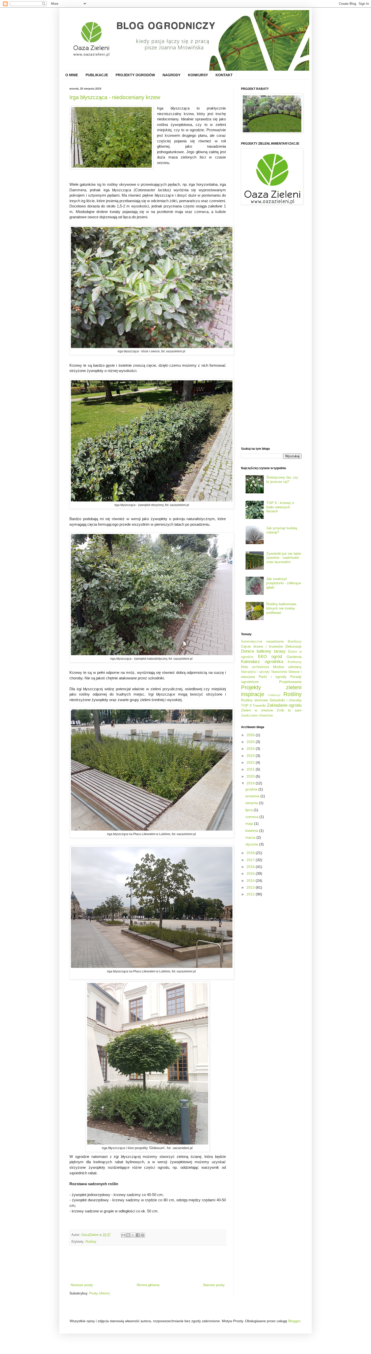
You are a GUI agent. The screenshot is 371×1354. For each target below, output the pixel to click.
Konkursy (295, 662)
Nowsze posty (82, 1285)
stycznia (252, 844)
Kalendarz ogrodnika (262, 661)
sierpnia (252, 803)
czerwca (252, 817)
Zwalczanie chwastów (257, 715)
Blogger (294, 1321)
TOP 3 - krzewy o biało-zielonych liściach (280, 507)
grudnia (251, 789)
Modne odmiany (287, 667)
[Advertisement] (161, 1264)
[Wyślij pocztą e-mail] (123, 1235)
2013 (251, 887)
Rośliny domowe (254, 700)
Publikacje (274, 695)
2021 (251, 769)
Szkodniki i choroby (286, 700)
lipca (249, 810)
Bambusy (295, 641)
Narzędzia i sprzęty (255, 672)
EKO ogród (270, 656)
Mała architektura (255, 667)
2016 (251, 867)
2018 (251, 853)
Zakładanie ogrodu (284, 705)
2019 (251, 783)
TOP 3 (246, 705)
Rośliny (91, 1241)
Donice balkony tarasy (263, 651)
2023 (251, 756)
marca (250, 837)
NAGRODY (171, 75)
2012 (251, 894)
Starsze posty (214, 1285)
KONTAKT (224, 75)
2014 (251, 881)
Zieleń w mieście (257, 710)
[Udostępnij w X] (133, 1235)
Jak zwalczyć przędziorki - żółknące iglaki (283, 583)
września (252, 796)
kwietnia (252, 831)
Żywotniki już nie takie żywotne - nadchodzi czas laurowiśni (283, 557)
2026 (251, 735)
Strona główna (148, 1285)
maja (249, 823)
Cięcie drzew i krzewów (262, 646)
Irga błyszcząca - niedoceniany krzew (114, 97)
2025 (251, 742)
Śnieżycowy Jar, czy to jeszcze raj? (282, 479)
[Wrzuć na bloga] (128, 1235)
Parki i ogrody (272, 677)
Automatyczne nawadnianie (262, 641)
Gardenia (294, 657)
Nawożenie (279, 672)
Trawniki (259, 705)
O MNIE (71, 75)
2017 (251, 860)
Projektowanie (290, 682)
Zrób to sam (289, 710)
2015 (251, 873)
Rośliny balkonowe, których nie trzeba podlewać (281, 608)
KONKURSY (198, 75)
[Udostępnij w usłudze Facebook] (137, 1235)
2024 (251, 749)
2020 (251, 776)
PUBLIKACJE (97, 75)
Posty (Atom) (99, 1293)
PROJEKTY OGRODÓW (135, 75)
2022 (251, 762)
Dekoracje (293, 646)
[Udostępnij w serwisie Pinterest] (142, 1235)
